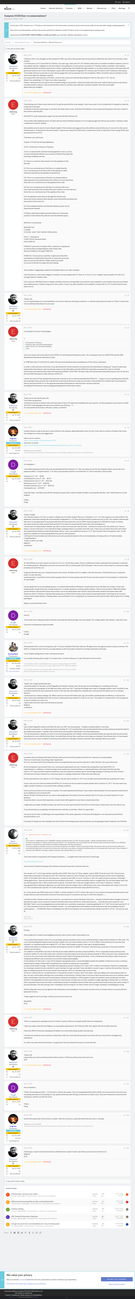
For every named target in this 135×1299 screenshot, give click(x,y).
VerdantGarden (16, 1203)
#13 (128, 721)
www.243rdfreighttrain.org (17, 671)
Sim (12, 1226)
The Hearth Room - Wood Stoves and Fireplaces (41, 1196)
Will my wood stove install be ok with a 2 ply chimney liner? (32, 1201)
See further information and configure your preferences (26, 1284)
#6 (128, 427)
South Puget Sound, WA (16, 453)
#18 (128, 1051)
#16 (128, 927)
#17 (128, 1018)
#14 (128, 754)
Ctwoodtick (119, 1210)
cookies (21, 1279)
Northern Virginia (15, 668)
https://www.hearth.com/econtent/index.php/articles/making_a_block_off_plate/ (53, 445)
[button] (74, 8)
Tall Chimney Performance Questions (24, 1216)
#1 (128, 55)
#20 (128, 1115)
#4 (128, 328)
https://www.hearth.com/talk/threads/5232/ (40, 440)
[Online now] (13, 436)
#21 (128, 1148)
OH (19, 853)
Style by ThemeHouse (13, 1295)
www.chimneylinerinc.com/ (33, 861)
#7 (128, 461)
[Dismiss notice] (128, 25)
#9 (128, 559)
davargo (13, 1218)
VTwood (14, 1211)
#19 (128, 1084)
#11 (128, 643)
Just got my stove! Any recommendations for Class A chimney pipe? (35, 1224)
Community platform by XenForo (23, 1291)
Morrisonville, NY (15, 81)
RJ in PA (13, 1196)
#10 (128, 611)
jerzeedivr (120, 1225)
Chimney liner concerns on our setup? (24, 1194)
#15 (128, 830)
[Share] (125, 55)
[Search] (129, 8)
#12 (128, 680)
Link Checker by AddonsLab (23, 1293)
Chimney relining (17, 1209)
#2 (128, 101)
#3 (128, 295)
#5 (128, 394)
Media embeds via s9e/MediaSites (31, 1295)
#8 (128, 511)
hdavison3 (9, 19)
